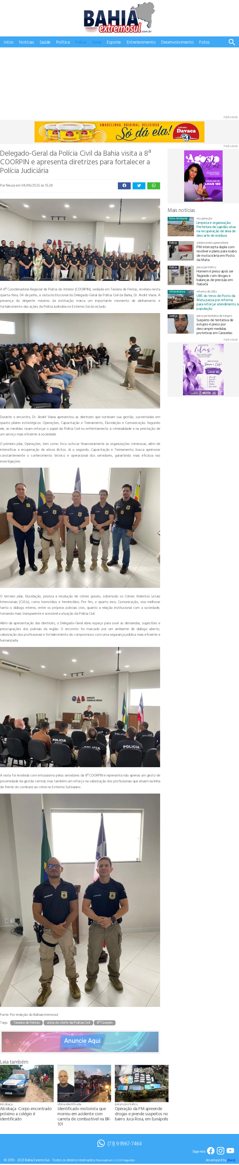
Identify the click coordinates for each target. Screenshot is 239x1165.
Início (8, 42)
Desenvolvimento (177, 42)
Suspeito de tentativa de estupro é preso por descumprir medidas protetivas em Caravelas (215, 326)
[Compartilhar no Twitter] (139, 185)
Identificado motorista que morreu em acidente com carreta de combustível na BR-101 (84, 1116)
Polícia (80, 42)
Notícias (26, 42)
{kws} (231, 1160)
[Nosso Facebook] (210, 1151)
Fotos (204, 42)
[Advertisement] (119, 82)
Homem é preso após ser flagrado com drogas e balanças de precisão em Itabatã (215, 277)
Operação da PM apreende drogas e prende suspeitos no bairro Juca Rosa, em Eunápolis (141, 1113)
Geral (96, 42)
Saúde (44, 42)
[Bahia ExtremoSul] (119, 17)
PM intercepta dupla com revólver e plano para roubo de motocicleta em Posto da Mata (217, 253)
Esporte (114, 42)
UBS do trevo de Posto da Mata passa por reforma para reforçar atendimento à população (218, 302)
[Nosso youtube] (230, 1151)
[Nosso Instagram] (220, 1151)
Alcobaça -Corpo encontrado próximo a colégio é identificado (26, 1113)
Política (63, 42)
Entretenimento (141, 42)
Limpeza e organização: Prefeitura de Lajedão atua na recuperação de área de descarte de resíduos (216, 229)
